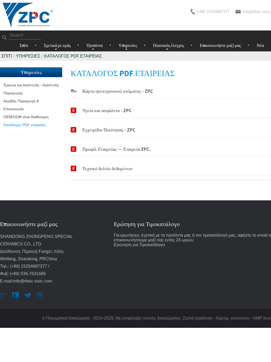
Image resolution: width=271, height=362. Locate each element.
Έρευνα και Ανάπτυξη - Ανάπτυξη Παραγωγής (31, 89)
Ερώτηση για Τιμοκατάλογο (139, 244)
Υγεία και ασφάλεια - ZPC (107, 110)
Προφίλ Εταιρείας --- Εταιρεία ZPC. (116, 149)
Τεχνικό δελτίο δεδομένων (107, 168)
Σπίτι (24, 45)
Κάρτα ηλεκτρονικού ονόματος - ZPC (117, 91)
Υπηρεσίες (28, 56)
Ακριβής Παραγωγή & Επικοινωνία (21, 105)
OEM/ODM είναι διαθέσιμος (26, 117)
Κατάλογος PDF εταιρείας (73, 56)
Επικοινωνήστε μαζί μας (220, 45)
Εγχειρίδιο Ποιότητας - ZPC (108, 130)
